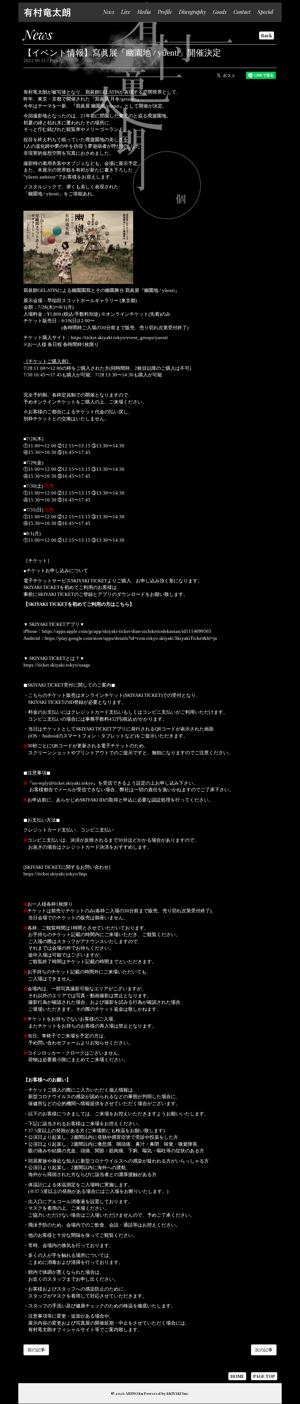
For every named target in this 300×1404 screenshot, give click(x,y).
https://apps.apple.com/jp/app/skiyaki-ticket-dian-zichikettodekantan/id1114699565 (126, 631)
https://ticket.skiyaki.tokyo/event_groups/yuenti (119, 337)
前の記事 (36, 1349)
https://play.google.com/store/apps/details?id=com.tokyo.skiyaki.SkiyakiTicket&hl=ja (131, 638)
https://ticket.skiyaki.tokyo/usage (56, 665)
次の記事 (264, 1349)
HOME (237, 1376)
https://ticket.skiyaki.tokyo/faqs (55, 873)
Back (266, 35)
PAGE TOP (264, 1376)
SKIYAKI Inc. (177, 1393)
